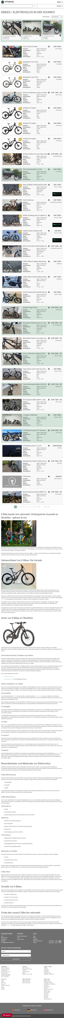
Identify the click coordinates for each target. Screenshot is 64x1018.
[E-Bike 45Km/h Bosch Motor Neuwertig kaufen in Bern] (12, 282)
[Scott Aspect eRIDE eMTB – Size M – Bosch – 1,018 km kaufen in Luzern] (12, 405)
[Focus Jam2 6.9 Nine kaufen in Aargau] (12, 52)
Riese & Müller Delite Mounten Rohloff (36, 185)
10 (39, 506)
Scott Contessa (28, 200)
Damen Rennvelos (25, 971)
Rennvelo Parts (47, 986)
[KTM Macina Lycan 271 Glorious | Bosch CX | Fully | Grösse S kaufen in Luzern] (12, 435)
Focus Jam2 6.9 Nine (30, 46)
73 (48, 506)
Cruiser (2, 986)
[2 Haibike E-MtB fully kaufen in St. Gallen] (12, 420)
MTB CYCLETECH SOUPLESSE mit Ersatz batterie (40, 246)
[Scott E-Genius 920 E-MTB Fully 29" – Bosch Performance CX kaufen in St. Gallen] (12, 297)
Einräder (2, 987)
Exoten (2, 980)
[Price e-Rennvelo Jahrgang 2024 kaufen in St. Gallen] (12, 359)
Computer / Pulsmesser (48, 989)
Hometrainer (46, 995)
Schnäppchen (46, 970)
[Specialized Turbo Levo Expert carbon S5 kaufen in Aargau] (12, 343)
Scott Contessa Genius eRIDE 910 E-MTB (37, 492)
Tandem (2, 981)
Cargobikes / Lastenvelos (49, 974)
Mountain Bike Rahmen (5, 975)
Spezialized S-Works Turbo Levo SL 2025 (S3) (38, 461)
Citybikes (45, 967)
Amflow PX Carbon (29, 108)
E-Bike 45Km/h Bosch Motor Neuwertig (36, 277)
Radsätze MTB (47, 980)
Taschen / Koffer (47, 991)
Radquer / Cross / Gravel (27, 974)
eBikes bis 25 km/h (26, 980)
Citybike (5, 724)
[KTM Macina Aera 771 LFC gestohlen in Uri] (12, 451)
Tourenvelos (46, 969)
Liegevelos (3, 984)
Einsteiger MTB (4, 972)
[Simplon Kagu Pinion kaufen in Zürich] (12, 313)
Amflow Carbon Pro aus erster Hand (35, 154)
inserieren (8, 925)
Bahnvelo (3, 989)
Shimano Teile (46, 990)
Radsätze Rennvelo (47, 981)
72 (45, 506)
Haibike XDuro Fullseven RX (32, 231)
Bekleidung (46, 987)
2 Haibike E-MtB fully (27, 36)
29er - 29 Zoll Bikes (5, 976)
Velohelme (46, 996)
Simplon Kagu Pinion (30, 307)
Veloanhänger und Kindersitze (49, 984)
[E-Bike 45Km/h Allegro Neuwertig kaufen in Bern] (12, 267)
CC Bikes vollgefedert (5, 969)
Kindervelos (46, 971)
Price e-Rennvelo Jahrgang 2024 (9, 36)
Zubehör (3, 599)
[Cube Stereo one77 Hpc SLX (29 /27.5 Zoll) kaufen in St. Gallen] (12, 374)
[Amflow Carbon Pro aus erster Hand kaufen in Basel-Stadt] (12, 159)
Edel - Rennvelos (25, 967)
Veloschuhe (46, 997)
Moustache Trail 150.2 (30, 62)
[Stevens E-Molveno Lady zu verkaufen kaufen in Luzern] (12, 98)
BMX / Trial (3, 982)
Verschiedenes (47, 992)
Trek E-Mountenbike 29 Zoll (48, 36)
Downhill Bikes (4, 970)
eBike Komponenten (48, 999)
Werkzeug (46, 994)
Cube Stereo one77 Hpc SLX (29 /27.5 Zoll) (38, 369)
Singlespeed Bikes (47, 972)
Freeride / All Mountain (5, 971)
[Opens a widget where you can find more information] (7, 1015)
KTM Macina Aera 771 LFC (32, 446)
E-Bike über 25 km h (9, 679)
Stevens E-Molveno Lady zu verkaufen (36, 93)
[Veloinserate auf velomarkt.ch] (7, 2)
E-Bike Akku (5, 878)
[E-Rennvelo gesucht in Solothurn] (12, 482)
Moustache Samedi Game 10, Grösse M (36, 323)
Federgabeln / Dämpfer (48, 982)
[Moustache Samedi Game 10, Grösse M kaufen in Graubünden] (12, 328)
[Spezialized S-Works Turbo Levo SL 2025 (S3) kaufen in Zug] (12, 466)
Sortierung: (46, 17)
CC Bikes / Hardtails (5, 967)
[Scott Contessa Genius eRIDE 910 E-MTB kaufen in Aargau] (12, 497)
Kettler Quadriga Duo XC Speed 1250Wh (37, 215)
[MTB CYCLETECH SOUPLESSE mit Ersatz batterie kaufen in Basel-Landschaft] (12, 251)
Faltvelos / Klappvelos (5, 985)
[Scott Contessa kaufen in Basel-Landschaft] (12, 205)
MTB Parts (46, 985)
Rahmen (24, 972)
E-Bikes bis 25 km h (9, 676)
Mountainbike (38, 696)
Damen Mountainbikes (5, 974)
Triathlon (24, 970)
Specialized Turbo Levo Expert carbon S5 (37, 338)
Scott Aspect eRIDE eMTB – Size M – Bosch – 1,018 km (42, 400)
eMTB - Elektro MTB (26, 982)
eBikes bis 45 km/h (26, 981)
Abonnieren (16, 959)
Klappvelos (57, 753)
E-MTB (15, 696)
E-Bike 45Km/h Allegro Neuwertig (34, 261)
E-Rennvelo (27, 476)
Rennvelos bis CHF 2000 (27, 969)
